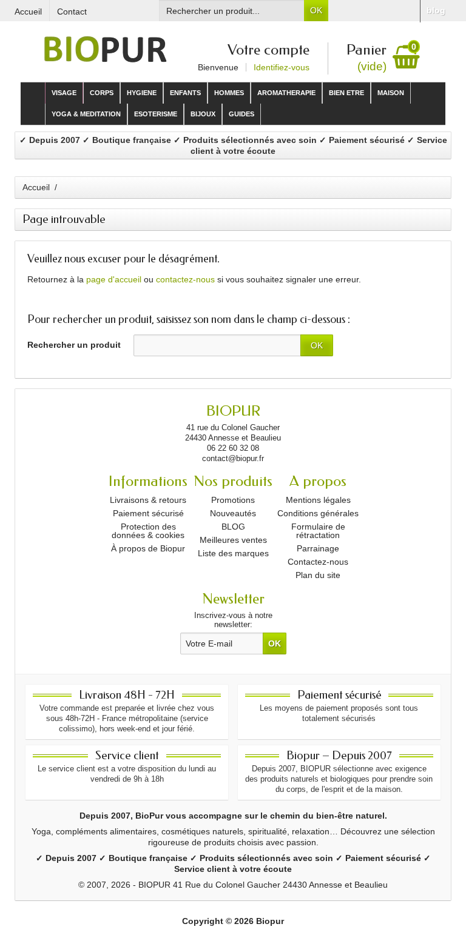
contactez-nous (185, 279)
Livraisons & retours (148, 500)
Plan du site (317, 575)
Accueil (36, 187)
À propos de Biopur (148, 548)
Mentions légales (318, 500)
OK (316, 10)
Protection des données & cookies (148, 531)
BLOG (233, 526)
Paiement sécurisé (148, 513)
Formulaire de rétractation (318, 531)
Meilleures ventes (233, 540)
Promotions (233, 500)
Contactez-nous (318, 562)
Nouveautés (233, 513)
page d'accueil (113, 279)
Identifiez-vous (281, 67)
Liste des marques (233, 553)
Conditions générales (318, 513)
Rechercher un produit (74, 345)
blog (436, 10)
